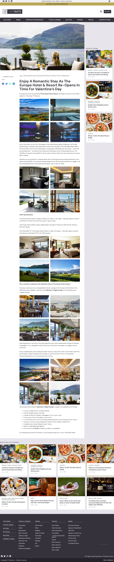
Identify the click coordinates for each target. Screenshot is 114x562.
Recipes (69, 20)
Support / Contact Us (74, 533)
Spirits (37, 546)
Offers (6, 528)
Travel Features (56, 528)
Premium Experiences (35, 20)
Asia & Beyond (56, 547)
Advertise (71, 530)
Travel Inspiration (57, 530)
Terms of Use (72, 538)
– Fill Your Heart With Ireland (58, 536)
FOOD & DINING (24, 521)
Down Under (55, 550)
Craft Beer (38, 535)
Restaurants (22, 530)
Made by (108, 560)
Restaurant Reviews (25, 538)
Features (7, 20)
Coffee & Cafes (23, 535)
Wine (36, 528)
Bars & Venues (23, 533)
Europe (54, 539)
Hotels (20, 528)
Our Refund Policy (73, 543)
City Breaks (55, 533)
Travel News (55, 525)
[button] (101, 11)
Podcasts (21, 546)
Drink (37, 521)
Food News (22, 525)
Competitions (105, 20)
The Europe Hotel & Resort (49, 94)
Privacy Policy (72, 541)
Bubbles (37, 530)
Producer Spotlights (25, 548)
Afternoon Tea (23, 541)
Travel (91, 20)
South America (56, 545)
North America (56, 542)
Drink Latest (39, 525)
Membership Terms (74, 535)
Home (21, 75)
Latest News (8, 525)
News (18, 20)
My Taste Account (73, 525)
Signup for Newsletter (74, 528)
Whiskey (37, 541)
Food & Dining (55, 20)
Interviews (22, 543)
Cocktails (38, 538)
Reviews (6, 532)
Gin (36, 543)
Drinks (80, 20)
